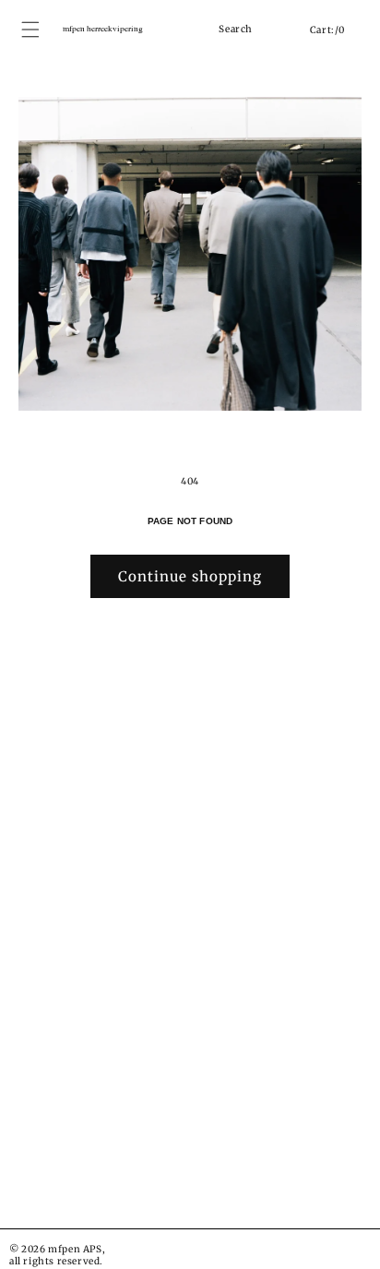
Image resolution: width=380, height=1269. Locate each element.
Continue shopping (190, 576)
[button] (206, 29)
